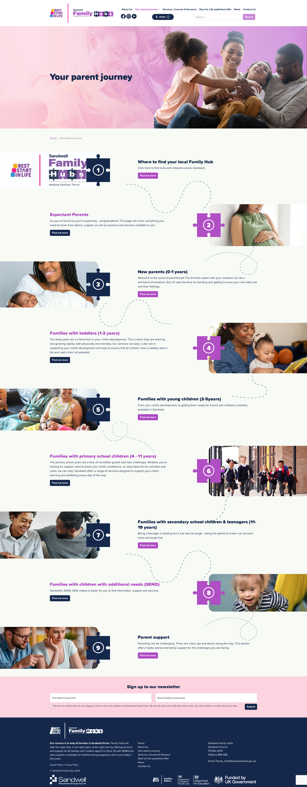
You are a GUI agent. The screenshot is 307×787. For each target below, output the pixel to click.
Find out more (149, 175)
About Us (127, 9)
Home (53, 138)
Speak (162, 17)
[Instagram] (128, 16)
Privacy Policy (71, 764)
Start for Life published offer (215, 9)
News (237, 9)
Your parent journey (149, 750)
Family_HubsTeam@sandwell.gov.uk (236, 761)
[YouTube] (134, 16)
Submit (251, 707)
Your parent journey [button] (146, 9)
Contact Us (249, 9)
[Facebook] (123, 16)
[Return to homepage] (82, 13)
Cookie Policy (56, 764)
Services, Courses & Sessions (180, 9)
